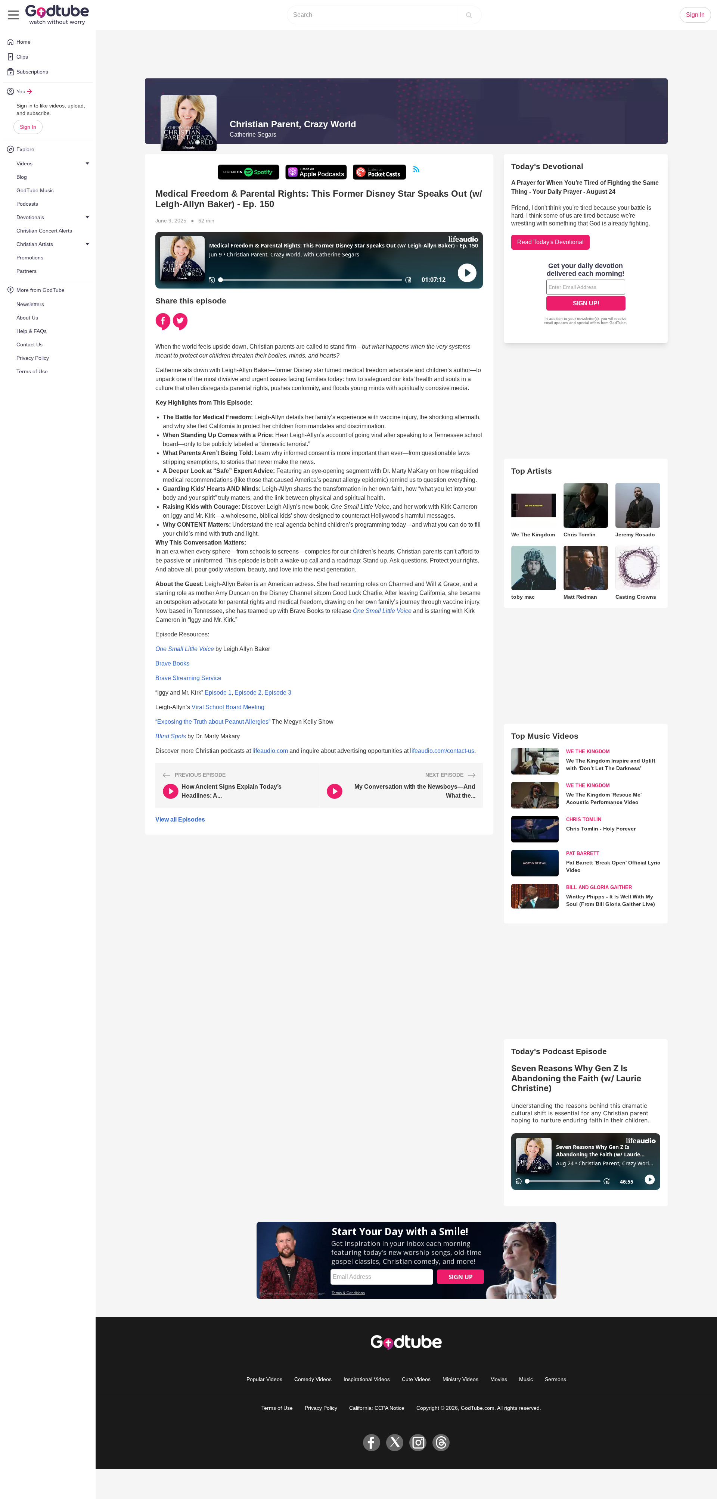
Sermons (555, 1379)
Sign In (28, 127)
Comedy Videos (313, 1379)
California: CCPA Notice (376, 1408)
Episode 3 (277, 692)
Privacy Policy (321, 1408)
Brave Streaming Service (188, 678)
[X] (394, 1442)
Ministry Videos (460, 1379)
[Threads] (441, 1442)
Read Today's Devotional (550, 242)
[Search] (469, 14)
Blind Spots (170, 736)
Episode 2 (248, 692)
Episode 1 (218, 692)
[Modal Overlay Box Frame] (586, 294)
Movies (498, 1379)
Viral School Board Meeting (228, 707)
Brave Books (172, 663)
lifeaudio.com (270, 751)
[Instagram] (417, 1442)
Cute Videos (416, 1379)
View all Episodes (180, 819)
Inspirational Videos (367, 1379)
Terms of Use (277, 1408)
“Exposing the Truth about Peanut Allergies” (212, 722)
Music (526, 1379)
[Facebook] (371, 1442)
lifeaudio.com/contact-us (442, 751)
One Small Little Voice (382, 611)
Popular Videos (264, 1379)
